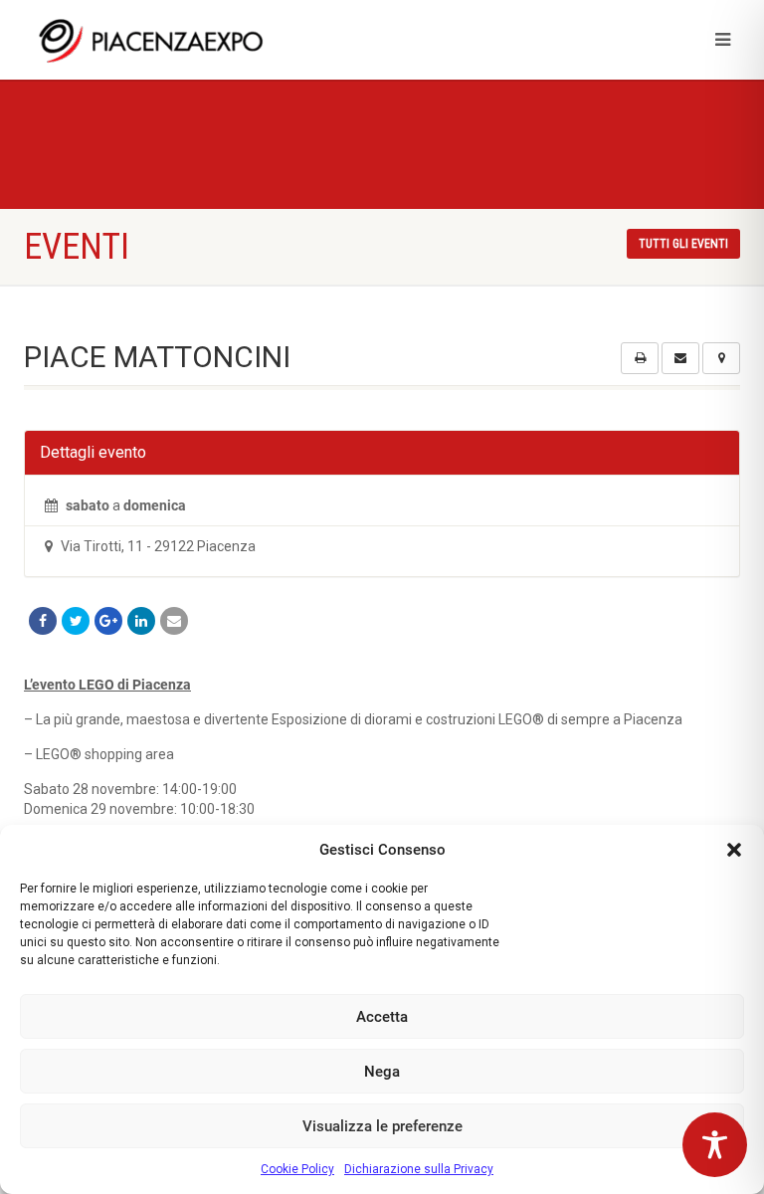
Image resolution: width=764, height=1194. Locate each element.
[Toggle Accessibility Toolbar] (714, 1144)
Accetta (382, 1017)
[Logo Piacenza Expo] (195, 40)
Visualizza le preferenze (382, 1126)
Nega (382, 1072)
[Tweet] (76, 621)
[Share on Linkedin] (141, 621)
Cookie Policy (297, 1169)
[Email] (174, 621)
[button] (734, 850)
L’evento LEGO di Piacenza (107, 685)
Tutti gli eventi (683, 244)
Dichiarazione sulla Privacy (418, 1169)
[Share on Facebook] (43, 621)
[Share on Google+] (108, 621)
